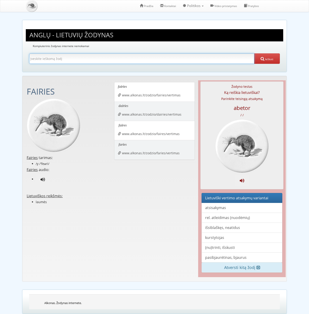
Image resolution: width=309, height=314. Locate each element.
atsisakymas (215, 207)
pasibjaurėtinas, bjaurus (226, 257)
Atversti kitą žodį (240, 267)
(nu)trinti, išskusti (220, 247)
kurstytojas (214, 237)
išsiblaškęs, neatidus (222, 227)
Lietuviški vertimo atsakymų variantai (236, 197)
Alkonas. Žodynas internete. (63, 303)
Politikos (193, 6)
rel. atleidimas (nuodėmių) (227, 217)
